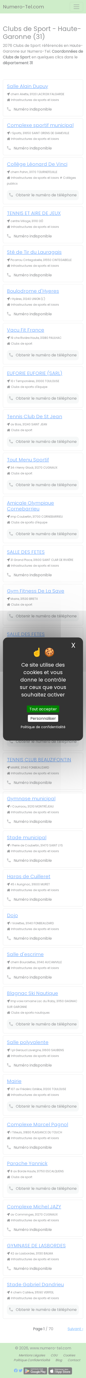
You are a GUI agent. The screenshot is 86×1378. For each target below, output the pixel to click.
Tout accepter (43, 709)
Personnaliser (43, 718)
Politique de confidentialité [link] (43, 726)
